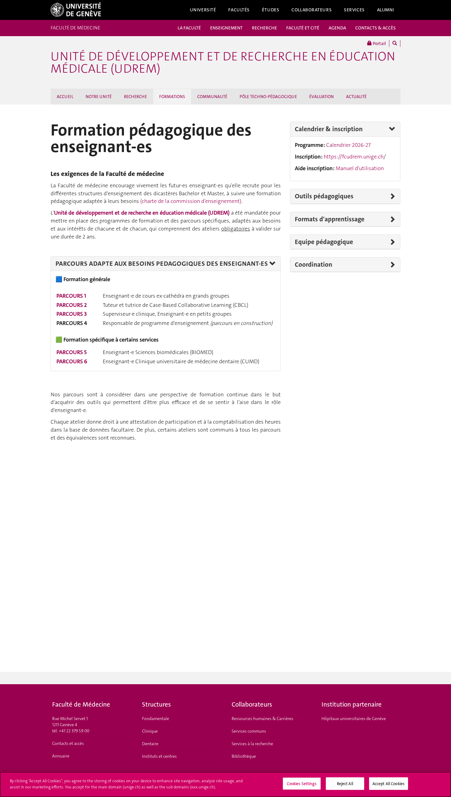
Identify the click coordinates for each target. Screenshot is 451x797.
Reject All (345, 783)
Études (270, 10)
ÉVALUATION (321, 96)
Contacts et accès (68, 743)
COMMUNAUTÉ (212, 96)
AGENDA (337, 28)
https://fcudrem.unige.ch (354, 156)
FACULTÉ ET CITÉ (302, 28)
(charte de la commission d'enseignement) (190, 201)
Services (354, 10)
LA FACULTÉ (189, 28)
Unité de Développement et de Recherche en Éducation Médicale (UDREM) (223, 62)
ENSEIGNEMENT (226, 28)
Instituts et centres (159, 756)
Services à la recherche (252, 743)
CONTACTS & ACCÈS (375, 28)
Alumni (385, 10)
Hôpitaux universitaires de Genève (354, 718)
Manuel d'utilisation (360, 168)
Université (203, 10)
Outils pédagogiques (324, 196)
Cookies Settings (302, 783)
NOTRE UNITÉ (99, 96)
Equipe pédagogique (324, 242)
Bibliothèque (244, 756)
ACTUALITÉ (356, 96)
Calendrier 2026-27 (348, 145)
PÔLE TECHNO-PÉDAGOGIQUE (268, 96)
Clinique (150, 731)
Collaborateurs (311, 10)
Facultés (239, 10)
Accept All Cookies (388, 783)
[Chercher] (394, 43)
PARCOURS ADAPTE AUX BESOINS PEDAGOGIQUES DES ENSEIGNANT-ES (162, 264)
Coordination (313, 265)
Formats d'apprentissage (329, 219)
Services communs (249, 731)
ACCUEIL (65, 96)
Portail (379, 43)
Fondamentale (155, 718)
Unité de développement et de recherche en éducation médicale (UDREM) (141, 212)
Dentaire (150, 743)
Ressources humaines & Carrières (262, 718)
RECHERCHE (264, 28)
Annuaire (60, 756)
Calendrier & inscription (329, 129)
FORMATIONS (172, 96)
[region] (225, 784)
